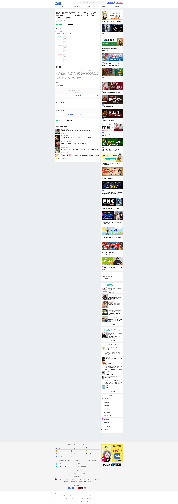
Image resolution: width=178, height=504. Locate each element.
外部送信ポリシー (75, 498)
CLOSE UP (75, 6)
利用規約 (83, 498)
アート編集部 (107, 409)
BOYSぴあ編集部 (107, 415)
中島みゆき (65, 106)
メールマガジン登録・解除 (85, 495)
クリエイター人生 (117, 6)
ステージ (90, 448)
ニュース (61, 6)
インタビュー (61, 456)
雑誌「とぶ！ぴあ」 (73, 495)
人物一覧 (56, 495)
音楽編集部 (106, 405)
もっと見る (112, 324)
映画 (59, 448)
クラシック (75, 451)
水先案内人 (103, 6)
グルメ (74, 453)
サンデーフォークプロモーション (78, 114)
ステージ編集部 (107, 412)
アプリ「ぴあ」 (63, 495)
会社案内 (56, 498)
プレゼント (75, 456)
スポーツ (90, 451)
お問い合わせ (90, 498)
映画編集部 (106, 402)
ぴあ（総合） (107, 398)
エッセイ (89, 6)
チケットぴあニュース (107, 276)
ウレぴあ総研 (105, 278)
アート (59, 451)
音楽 (74, 448)
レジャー (60, 453)
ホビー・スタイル (92, 453)
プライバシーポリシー (65, 498)
